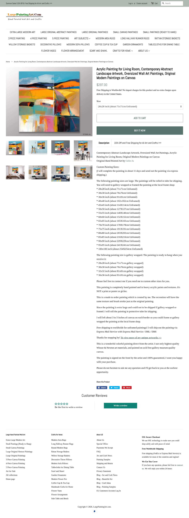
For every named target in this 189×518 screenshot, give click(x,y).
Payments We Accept (105, 448)
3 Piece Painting (16, 38)
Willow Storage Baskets (22, 44)
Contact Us (101, 467)
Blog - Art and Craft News (107, 475)
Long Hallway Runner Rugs (135, 38)
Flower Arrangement (72, 50)
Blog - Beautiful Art (104, 479)
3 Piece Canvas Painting (15, 459)
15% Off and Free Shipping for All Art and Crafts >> (137, 142)
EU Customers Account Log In (109, 491)
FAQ (98, 452)
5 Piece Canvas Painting (15, 467)
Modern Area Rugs (105, 38)
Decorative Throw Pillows (61, 459)
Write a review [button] (120, 405)
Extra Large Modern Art (22, 32)
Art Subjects (81, 38)
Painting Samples (103, 459)
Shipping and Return (105, 463)
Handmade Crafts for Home (62, 487)
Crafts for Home (122, 50)
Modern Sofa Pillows (78, 44)
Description (104, 142)
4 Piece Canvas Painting (15, 463)
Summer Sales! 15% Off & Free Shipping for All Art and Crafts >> (29, 3)
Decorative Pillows (50, 44)
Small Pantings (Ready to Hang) (159, 32)
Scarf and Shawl (98, 50)
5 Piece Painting (60, 38)
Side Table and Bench (59, 498)
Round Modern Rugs (59, 448)
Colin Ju (130, 161)
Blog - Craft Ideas (104, 483)
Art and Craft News (104, 456)
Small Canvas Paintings (125, 32)
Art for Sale (10, 471)
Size (99, 101)
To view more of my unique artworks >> (141, 337)
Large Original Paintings (95, 32)
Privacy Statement (104, 471)
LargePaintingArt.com (102, 507)
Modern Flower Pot (59, 479)
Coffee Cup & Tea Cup (106, 44)
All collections (11, 475)
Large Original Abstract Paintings (59, 32)
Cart (156, 3)
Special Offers (102, 444)
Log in (131, 3)
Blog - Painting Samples (106, 487)
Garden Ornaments (133, 44)
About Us (143, 50)
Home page (10, 479)
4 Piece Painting (38, 38)
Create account (142, 3)
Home (8, 62)
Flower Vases (48, 50)
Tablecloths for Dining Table (164, 44)
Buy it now (139, 130)
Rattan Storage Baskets (167, 38)
